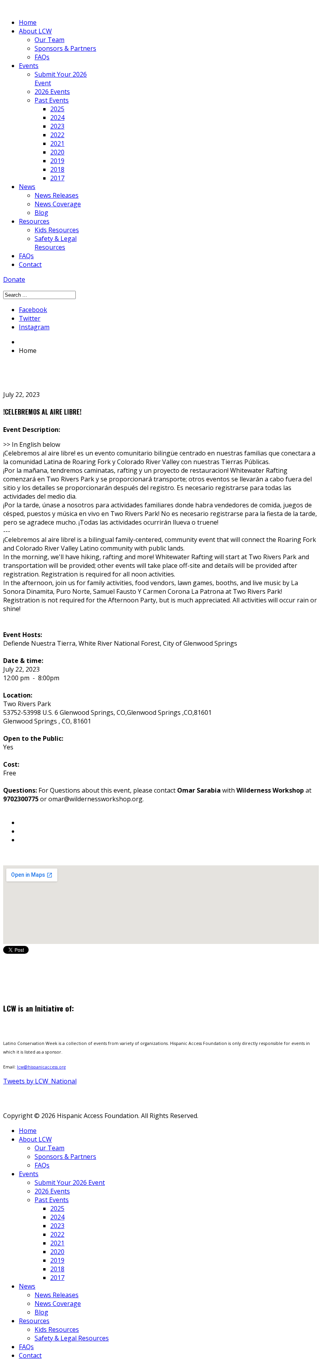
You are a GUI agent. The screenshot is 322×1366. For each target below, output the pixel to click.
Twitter (29, 318)
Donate (14, 279)
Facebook (33, 309)
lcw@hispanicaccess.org (41, 1067)
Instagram (34, 327)
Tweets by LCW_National (40, 1081)
